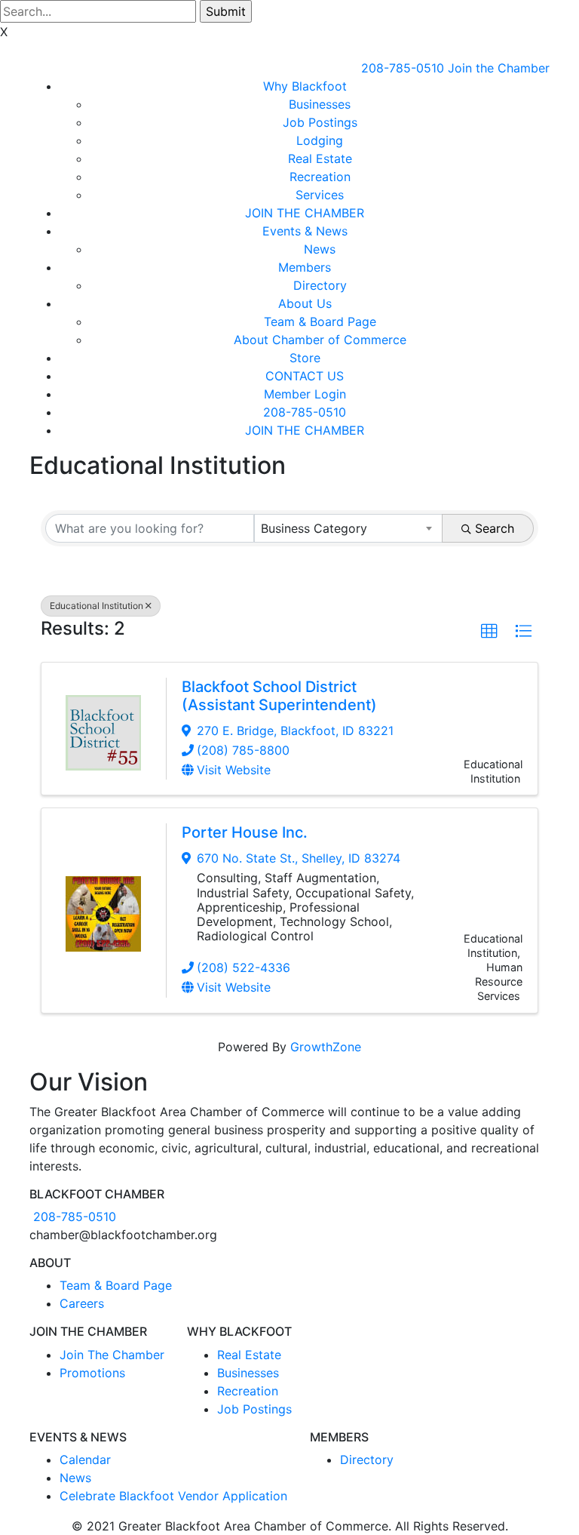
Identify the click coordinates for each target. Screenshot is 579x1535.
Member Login (305, 393)
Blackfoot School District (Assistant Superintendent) (279, 696)
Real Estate (320, 158)
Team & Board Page (320, 321)
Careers (82, 1303)
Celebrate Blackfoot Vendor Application (173, 1495)
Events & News (305, 230)
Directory (320, 285)
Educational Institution (96, 605)
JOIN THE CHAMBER (304, 212)
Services (320, 194)
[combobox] (348, 528)
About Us (305, 303)
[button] (489, 632)
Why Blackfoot (305, 86)
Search (494, 528)
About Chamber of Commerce (320, 339)
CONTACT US (304, 375)
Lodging (319, 140)
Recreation (320, 176)
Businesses (320, 104)
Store (305, 357)
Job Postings (320, 122)
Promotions (92, 1372)
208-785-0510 (402, 67)
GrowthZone (325, 1046)
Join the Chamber (499, 67)
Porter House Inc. (245, 832)
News (319, 249)
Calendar (85, 1459)
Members (304, 267)
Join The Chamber (112, 1354)
